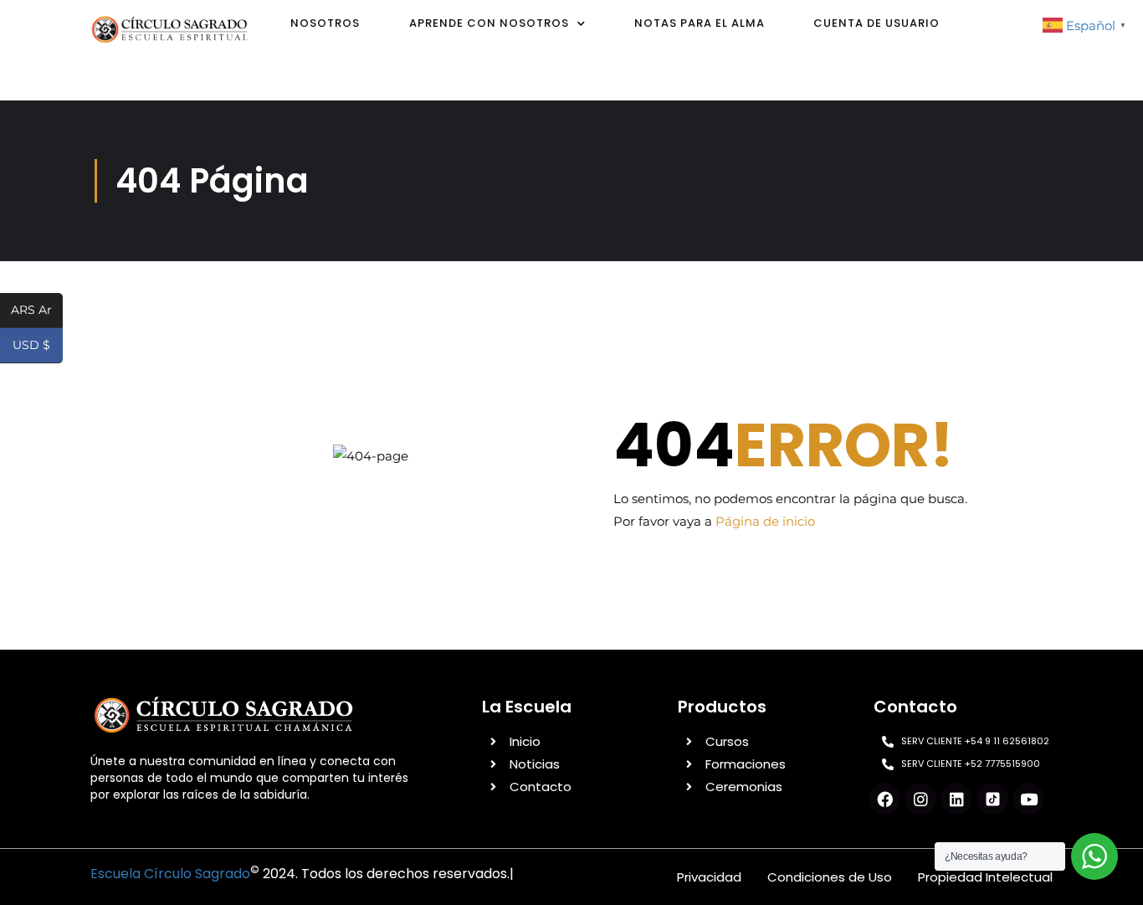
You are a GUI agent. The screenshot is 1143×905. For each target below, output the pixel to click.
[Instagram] (920, 799)
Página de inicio (765, 521)
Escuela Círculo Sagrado (170, 873)
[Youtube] (1028, 799)
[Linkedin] (956, 799)
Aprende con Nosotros (489, 23)
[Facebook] (884, 799)
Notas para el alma (699, 23)
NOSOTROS (325, 23)
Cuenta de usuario (876, 23)
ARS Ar (37, 311)
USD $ (38, 346)
